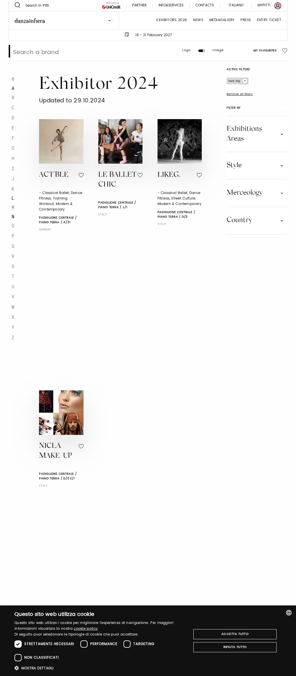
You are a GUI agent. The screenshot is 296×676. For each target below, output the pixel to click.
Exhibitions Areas (244, 133)
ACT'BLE (54, 175)
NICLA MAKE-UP (55, 451)
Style (234, 165)
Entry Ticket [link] (269, 20)
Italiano (236, 5)
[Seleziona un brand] (109, 20)
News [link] (198, 20)
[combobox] (289, 613)
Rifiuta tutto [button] (235, 647)
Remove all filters (240, 94)
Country (239, 220)
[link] (266, 5)
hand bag (234, 80)
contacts (204, 5)
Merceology (244, 192)
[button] (100, 668)
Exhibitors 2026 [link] (171, 20)
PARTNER (139, 5)
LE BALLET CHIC (117, 180)
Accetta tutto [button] (235, 634)
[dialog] (148, 640)
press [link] (245, 20)
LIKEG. (169, 175)
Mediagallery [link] (222, 20)
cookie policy (86, 628)
